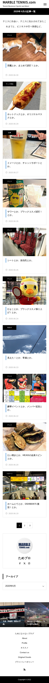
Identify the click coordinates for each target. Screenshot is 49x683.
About (24, 638)
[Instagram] (29, 563)
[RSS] (24, 669)
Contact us (24, 652)
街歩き (9, 327)
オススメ (24, 648)
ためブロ (24, 558)
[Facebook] (20, 563)
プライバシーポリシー (24, 662)
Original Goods (24, 657)
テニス (9, 35)
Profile (24, 643)
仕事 (9, 132)
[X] (24, 563)
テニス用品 (9, 84)
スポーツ (10, 473)
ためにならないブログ (24, 633)
